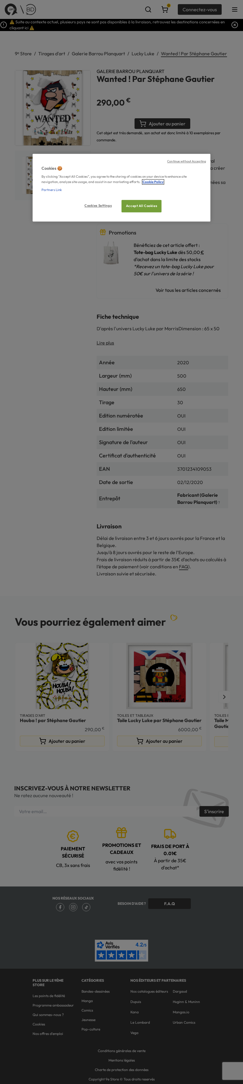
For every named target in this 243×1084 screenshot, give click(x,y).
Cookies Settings (98, 205)
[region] (121, 187)
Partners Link (51, 190)
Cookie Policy (153, 182)
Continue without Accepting (186, 161)
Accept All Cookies (141, 206)
